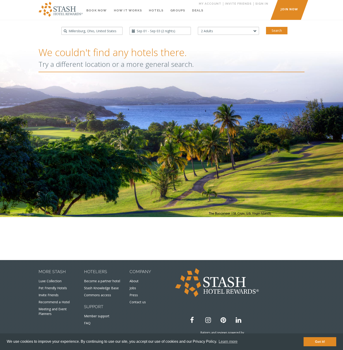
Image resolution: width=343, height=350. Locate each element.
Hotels (156, 10)
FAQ (87, 323)
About (134, 281)
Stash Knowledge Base (101, 288)
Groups (177, 10)
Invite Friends (48, 295)
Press (134, 295)
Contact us (138, 302)
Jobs (133, 288)
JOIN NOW (289, 9)
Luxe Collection (50, 281)
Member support (96, 316)
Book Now (96, 10)
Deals (197, 10)
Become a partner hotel (102, 281)
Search (277, 30)
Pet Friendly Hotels (52, 288)
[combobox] (92, 31)
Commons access (97, 295)
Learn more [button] (228, 341)
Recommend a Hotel (54, 302)
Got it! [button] (320, 341)
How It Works (128, 10)
